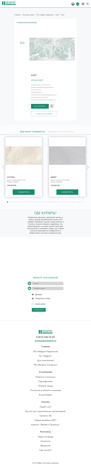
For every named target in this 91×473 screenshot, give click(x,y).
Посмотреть (23, 192)
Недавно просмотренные (61, 131)
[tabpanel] (22, 42)
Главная (17, 15)
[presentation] (3, 167)
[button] (7, 201)
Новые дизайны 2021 (46, 420)
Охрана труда (45, 385)
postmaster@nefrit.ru (45, 340)
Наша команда (45, 436)
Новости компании (45, 376)
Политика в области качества (45, 390)
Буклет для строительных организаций (45, 411)
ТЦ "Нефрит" (45, 356)
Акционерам (45, 394)
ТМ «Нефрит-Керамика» (45, 15)
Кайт (58, 15)
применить (38, 310)
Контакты (45, 441)
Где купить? (40, 106)
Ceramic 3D (46, 415)
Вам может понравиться (32, 131)
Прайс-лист (45, 406)
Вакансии (45, 445)
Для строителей (45, 360)
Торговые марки (28, 15)
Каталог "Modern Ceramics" (45, 424)
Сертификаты (45, 381)
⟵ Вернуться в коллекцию (26, 22)
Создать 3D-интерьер (44, 114)
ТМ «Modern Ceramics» (46, 364)
